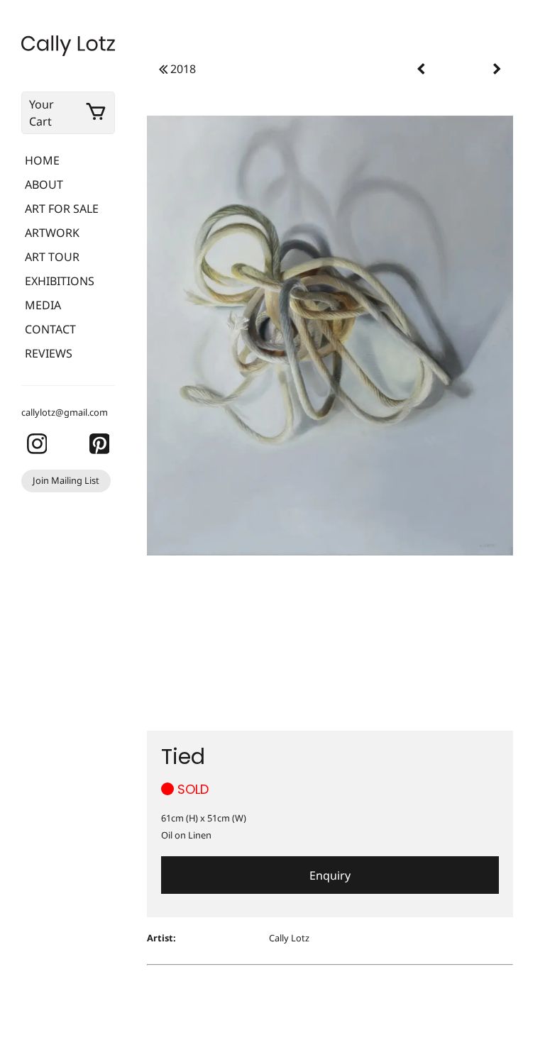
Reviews (48, 353)
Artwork (52, 232)
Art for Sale (62, 208)
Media (43, 305)
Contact (50, 329)
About (44, 184)
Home (42, 160)
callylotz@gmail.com (64, 412)
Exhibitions (59, 281)
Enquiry (330, 875)
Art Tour (52, 257)
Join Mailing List (66, 480)
